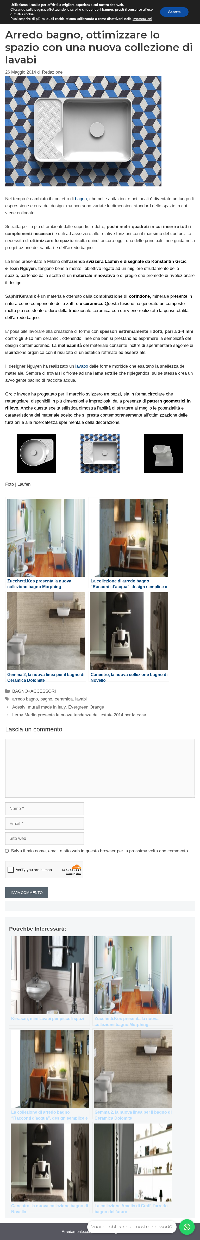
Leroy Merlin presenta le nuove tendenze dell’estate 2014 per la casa (79, 714)
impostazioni (142, 19)
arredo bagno (25, 699)
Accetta (174, 11)
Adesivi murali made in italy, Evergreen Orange (58, 707)
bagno (81, 198)
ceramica (64, 699)
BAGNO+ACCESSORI (34, 691)
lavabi (81, 699)
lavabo (81, 366)
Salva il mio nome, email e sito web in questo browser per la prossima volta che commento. (100, 850)
